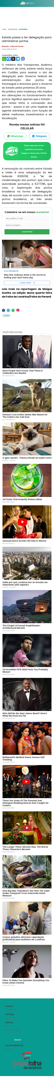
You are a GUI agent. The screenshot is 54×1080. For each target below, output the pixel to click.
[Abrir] (2, 4)
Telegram (41, 136)
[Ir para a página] (27, 3)
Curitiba (6, 315)
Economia (23, 29)
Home (4, 29)
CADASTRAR (27, 231)
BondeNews (13, 29)
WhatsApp (17, 136)
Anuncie (17, 1040)
